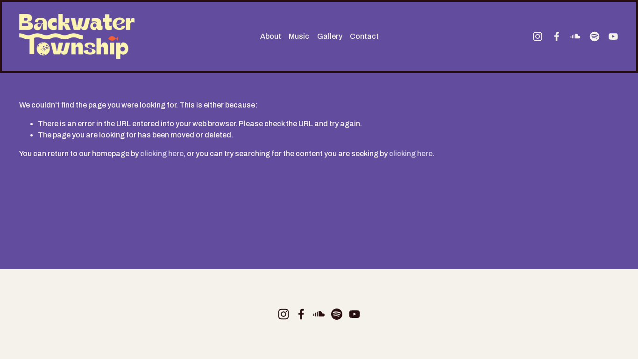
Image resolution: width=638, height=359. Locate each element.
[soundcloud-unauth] (575, 36)
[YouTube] (613, 36)
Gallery (329, 36)
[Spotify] (594, 36)
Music (299, 36)
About (270, 36)
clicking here (162, 154)
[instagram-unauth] (537, 36)
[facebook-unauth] (556, 36)
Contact (364, 36)
